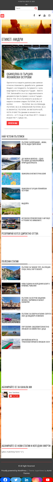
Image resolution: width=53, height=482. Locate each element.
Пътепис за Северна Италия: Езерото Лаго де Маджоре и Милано (36, 314)
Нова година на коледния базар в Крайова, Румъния (36, 284)
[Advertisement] (26, 421)
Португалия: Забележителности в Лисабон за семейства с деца (35, 327)
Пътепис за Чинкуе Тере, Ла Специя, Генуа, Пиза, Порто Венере (36, 268)
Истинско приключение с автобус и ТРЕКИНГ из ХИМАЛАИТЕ (36, 219)
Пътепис (36, 46)
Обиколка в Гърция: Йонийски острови (20, 75)
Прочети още (12, 123)
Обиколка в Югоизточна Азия (34, 173)
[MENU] (2, 16)
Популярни (27, 46)
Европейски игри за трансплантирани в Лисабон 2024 (36, 340)
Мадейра (25, 203)
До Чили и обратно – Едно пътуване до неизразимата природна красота (33, 160)
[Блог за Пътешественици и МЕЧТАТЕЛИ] (26, 33)
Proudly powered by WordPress (13, 470)
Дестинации (7, 46)
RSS (26, 4)
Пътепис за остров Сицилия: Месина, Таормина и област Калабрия (34, 299)
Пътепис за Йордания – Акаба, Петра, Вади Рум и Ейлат (34, 143)
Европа (15, 46)
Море (21, 46)
